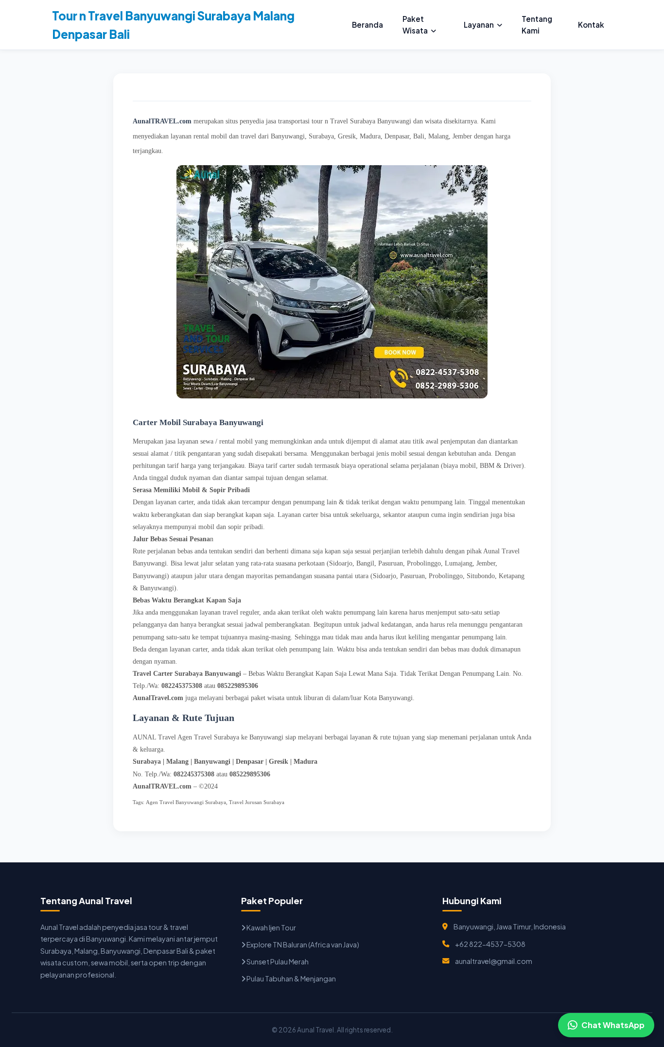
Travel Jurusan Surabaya (256, 802)
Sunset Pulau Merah (277, 961)
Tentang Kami (537, 24)
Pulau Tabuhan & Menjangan (290, 978)
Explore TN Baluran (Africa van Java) (302, 944)
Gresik (278, 761)
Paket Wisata (415, 24)
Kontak (591, 24)
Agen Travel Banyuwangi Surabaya (186, 802)
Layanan (479, 24)
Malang (177, 761)
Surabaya (147, 761)
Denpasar (249, 761)
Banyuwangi (212, 761)
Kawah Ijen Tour (270, 927)
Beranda (367, 24)
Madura (305, 761)
